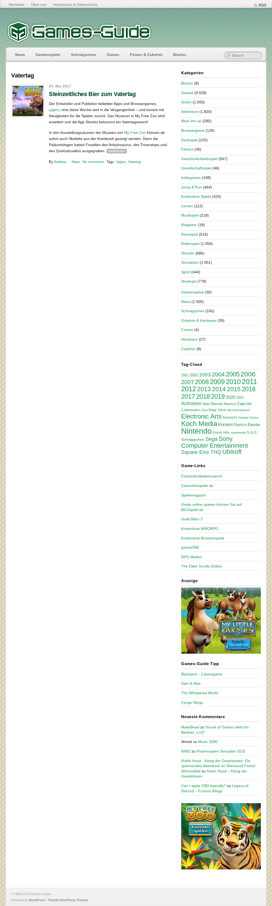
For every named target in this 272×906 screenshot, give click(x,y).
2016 (249, 389)
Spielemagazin (193, 495)
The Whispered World (199, 693)
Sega (211, 439)
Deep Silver (217, 410)
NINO (185, 751)
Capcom (244, 404)
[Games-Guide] (79, 41)
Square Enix (195, 452)
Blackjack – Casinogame (201, 674)
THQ (215, 452)
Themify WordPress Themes (68, 900)
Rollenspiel (190, 243)
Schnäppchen (83, 54)
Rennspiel (189, 234)
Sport (185, 272)
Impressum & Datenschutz (75, 4)
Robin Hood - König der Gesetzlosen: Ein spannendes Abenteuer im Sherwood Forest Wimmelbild (218, 766)
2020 (230, 397)
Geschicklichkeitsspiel (199, 159)
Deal (204, 410)
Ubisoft (231, 451)
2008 (202, 381)
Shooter (187, 253)
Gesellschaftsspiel (196, 168)
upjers (54, 110)
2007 (187, 382)
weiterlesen (116, 151)
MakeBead (190, 727)
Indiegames (191, 177)
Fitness (187, 149)
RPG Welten (191, 557)
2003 (205, 374)
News (20, 54)
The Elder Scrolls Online (201, 566)
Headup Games (248, 417)
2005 (233, 374)
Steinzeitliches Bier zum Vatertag (92, 94)
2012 (188, 389)
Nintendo (196, 430)
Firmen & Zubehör (146, 54)
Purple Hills (221, 432)
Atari (206, 404)
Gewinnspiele (48, 54)
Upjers (121, 162)
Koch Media (199, 423)
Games (113, 54)
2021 (240, 397)
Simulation (190, 262)
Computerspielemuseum (201, 476)
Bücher (179, 54)
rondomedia (238, 432)
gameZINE (190, 547)
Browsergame (193, 130)
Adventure (189, 111)
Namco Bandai (247, 425)
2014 (219, 389)
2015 (234, 389)
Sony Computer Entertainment (214, 442)
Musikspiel (190, 215)
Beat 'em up (191, 121)
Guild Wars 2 (192, 519)
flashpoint (230, 417)
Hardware (189, 339)
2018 (203, 396)
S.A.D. (252, 432)
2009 (217, 381)
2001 (185, 375)
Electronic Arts (201, 416)
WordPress (37, 900)
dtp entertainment (238, 410)
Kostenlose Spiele (196, 196)
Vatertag (134, 162)
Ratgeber (189, 225)
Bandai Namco (223, 404)
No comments (93, 162)
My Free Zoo (135, 132)
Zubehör (188, 349)
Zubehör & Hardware (198, 320)
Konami (225, 424)
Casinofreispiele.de (197, 485)
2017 (188, 396)
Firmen (187, 330)
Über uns (38, 4)
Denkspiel (189, 140)
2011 (249, 381)
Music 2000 (208, 742)
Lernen (187, 206)
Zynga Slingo (192, 702)
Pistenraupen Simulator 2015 (221, 751)
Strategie (188, 281)
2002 (194, 375)
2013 (204, 389)
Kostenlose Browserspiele (202, 538)
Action (186, 102)
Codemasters (191, 410)
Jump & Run (191, 187)
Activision (191, 403)
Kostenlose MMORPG (199, 528)
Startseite (16, 4)
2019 (218, 396)
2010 (233, 382)
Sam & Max (191, 683)
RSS (262, 5)
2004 (218, 374)
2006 (248, 374)
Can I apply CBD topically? (203, 786)
